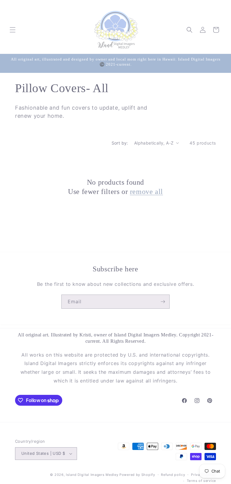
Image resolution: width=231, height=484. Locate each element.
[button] (12, 29)
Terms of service (201, 481)
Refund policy (173, 475)
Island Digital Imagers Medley (92, 475)
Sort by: (120, 142)
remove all (146, 191)
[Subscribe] (162, 302)
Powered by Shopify (137, 475)
